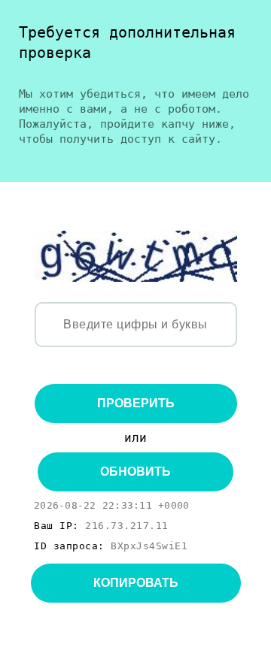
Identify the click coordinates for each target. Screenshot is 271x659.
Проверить (136, 403)
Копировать (135, 582)
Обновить (135, 471)
